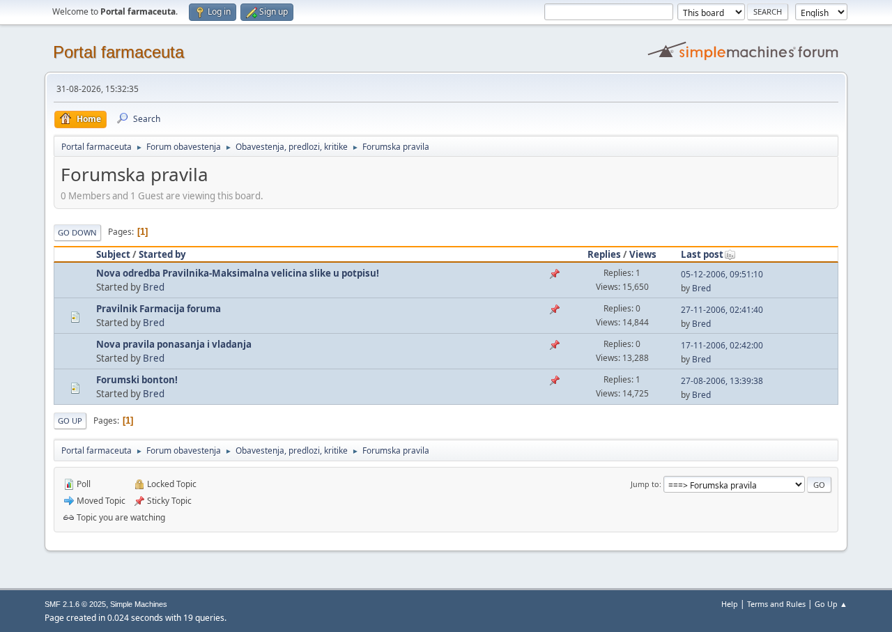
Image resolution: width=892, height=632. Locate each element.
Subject (113, 254)
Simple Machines (138, 604)
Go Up (70, 420)
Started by (162, 254)
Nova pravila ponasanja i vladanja (174, 344)
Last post (702, 254)
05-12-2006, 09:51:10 (722, 274)
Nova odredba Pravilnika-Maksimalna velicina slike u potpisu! (237, 273)
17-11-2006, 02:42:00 (722, 345)
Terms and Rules (776, 604)
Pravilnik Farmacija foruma (158, 308)
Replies (604, 254)
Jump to (645, 484)
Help (729, 604)
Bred (153, 287)
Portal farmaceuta (118, 52)
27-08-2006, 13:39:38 (722, 381)
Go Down (77, 232)
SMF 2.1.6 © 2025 (75, 604)
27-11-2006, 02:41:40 (722, 310)
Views (642, 254)
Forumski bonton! (137, 379)
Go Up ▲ (831, 604)
